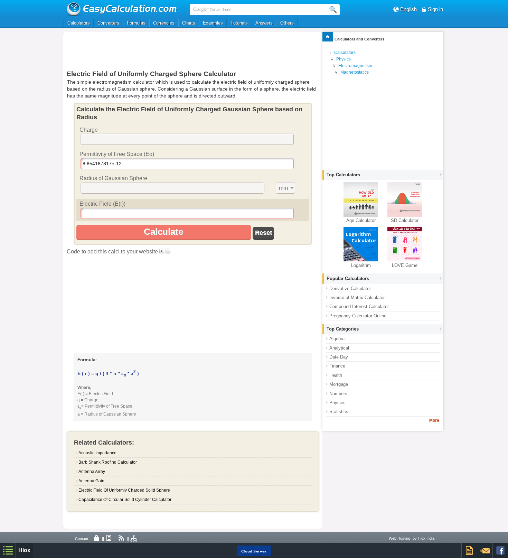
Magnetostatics (354, 72)
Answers (264, 23)
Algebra (337, 338)
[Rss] (121, 538)
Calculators (78, 23)
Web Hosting (399, 538)
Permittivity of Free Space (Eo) (116, 154)
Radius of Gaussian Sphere (113, 178)
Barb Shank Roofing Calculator (107, 462)
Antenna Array (91, 471)
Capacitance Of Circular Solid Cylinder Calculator (124, 499)
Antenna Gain (91, 480)
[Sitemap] (134, 538)
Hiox (24, 550)
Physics (343, 59)
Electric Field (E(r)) (102, 204)
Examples (213, 23)
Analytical (339, 348)
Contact (81, 539)
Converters (108, 23)
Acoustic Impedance (97, 452)
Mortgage (338, 384)
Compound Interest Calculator (359, 306)
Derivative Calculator (350, 288)
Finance (337, 366)
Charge (88, 130)
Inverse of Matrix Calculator (357, 297)
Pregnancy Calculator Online (357, 315)
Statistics (338, 411)
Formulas (136, 23)
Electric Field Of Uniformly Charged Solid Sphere (124, 490)
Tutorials (239, 23)
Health (335, 375)
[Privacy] (97, 538)
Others (287, 23)
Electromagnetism (355, 65)
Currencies (164, 23)
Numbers (338, 393)
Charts (188, 23)
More (434, 420)
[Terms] (109, 538)
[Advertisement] (193, 50)
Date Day (338, 357)
